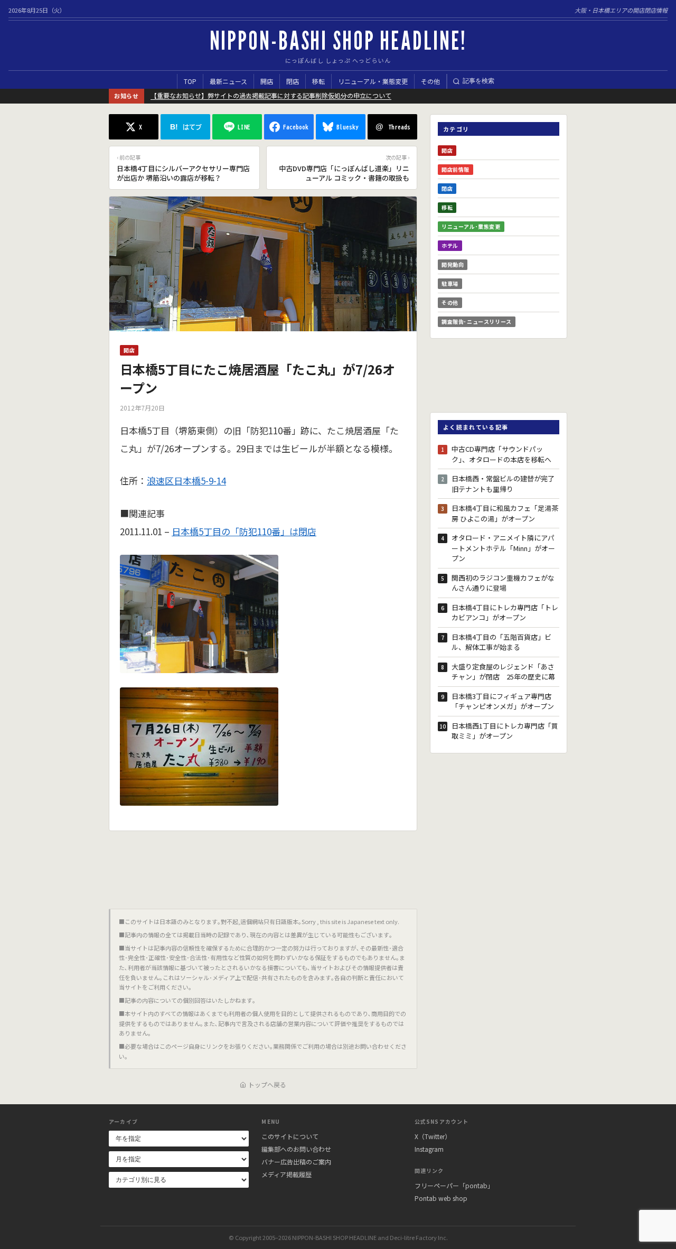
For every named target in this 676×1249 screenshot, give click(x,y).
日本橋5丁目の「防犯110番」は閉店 (244, 531)
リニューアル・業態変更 (373, 81)
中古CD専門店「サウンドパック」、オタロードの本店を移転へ (501, 454)
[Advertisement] (263, 866)
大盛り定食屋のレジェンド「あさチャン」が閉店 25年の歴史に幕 (503, 671)
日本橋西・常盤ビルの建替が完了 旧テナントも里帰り (505, 483)
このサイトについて (289, 1136)
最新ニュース (228, 81)
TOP (190, 81)
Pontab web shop (441, 1198)
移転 (318, 81)
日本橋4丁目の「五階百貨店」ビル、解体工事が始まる (501, 642)
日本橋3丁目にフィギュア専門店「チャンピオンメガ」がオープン (503, 701)
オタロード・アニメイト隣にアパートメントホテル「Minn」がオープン (503, 548)
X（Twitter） (433, 1136)
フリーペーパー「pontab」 (454, 1185)
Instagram (429, 1148)
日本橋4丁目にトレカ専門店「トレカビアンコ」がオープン (505, 612)
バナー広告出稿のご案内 (296, 1161)
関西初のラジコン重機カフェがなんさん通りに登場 (503, 583)
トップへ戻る (267, 1084)
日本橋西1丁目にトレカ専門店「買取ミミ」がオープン (505, 731)
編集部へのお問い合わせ (296, 1148)
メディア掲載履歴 (286, 1174)
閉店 (292, 81)
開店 (266, 81)
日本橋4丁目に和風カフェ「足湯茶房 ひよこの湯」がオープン (505, 513)
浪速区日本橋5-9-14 (186, 480)
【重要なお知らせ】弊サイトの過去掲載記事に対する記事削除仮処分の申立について (271, 95)
